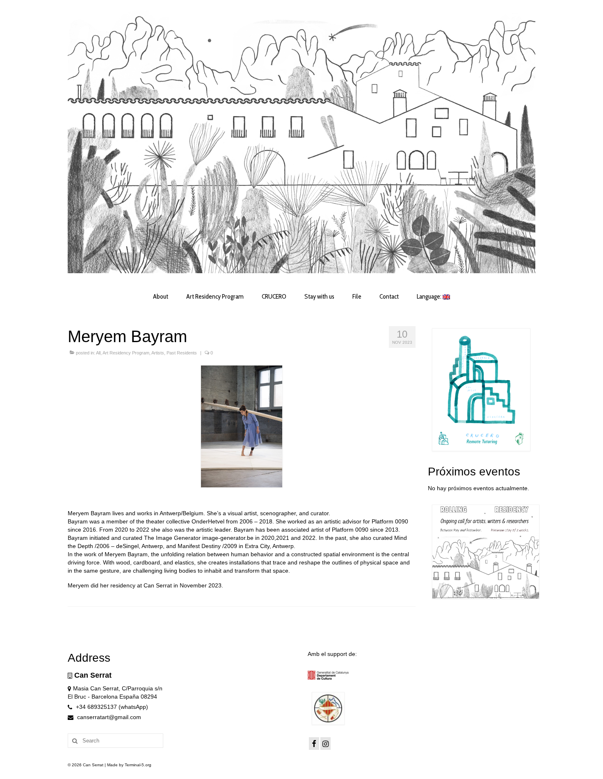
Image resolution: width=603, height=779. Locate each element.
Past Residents (182, 352)
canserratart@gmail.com (108, 717)
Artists (157, 352)
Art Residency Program (126, 352)
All (98, 352)
